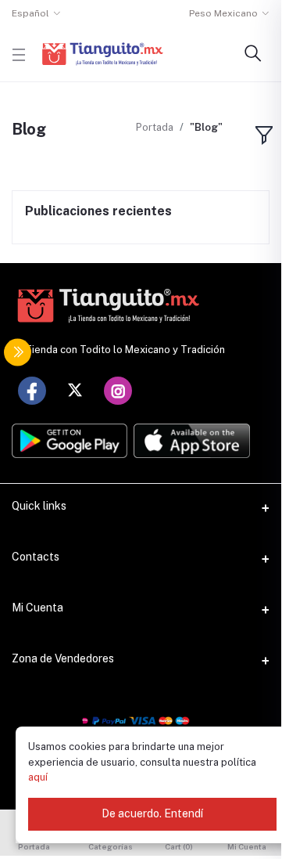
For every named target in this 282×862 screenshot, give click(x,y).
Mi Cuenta (37, 607)
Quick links (39, 506)
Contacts (35, 556)
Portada (154, 127)
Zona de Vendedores (63, 658)
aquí (38, 777)
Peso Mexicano (223, 13)
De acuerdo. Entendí (152, 813)
